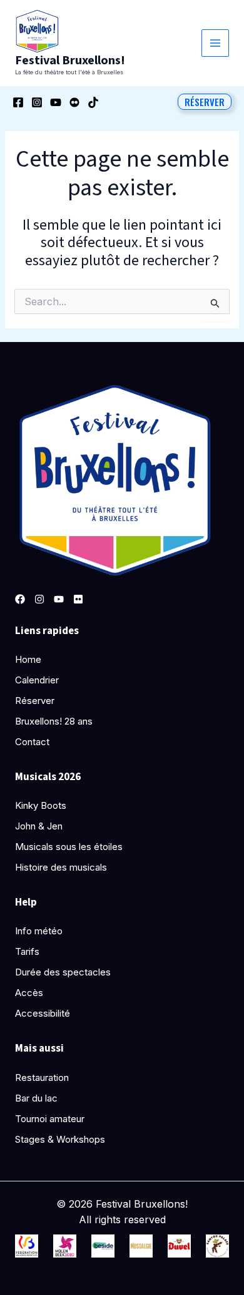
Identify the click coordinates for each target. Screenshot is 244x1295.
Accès (29, 993)
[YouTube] (55, 102)
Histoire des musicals (61, 867)
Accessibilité (42, 1013)
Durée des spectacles (63, 972)
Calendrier (37, 680)
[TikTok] (93, 102)
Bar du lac (36, 1098)
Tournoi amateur (49, 1119)
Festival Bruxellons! (70, 60)
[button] (204, 102)
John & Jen (39, 826)
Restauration (42, 1077)
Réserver (34, 700)
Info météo (39, 931)
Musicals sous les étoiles (69, 847)
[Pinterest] (78, 599)
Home (28, 659)
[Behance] (74, 102)
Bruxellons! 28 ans (54, 721)
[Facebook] (18, 102)
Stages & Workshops (60, 1139)
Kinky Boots (40, 805)
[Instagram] (37, 102)
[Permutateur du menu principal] (215, 43)
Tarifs (27, 951)
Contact (32, 742)
